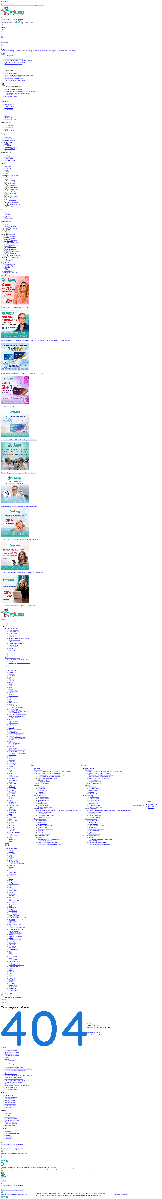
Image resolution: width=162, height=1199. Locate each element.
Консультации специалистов (13, 1067)
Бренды (6, 1059)
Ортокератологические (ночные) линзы (17, 1085)
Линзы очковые (9, 1117)
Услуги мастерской (10, 1125)
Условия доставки (10, 1102)
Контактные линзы (10, 1050)
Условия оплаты (9, 1099)
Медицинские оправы (11, 1054)
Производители (9, 1061)
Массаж (6, 1072)
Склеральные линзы (10, 1087)
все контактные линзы (8, 140)
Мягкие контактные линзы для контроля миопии (20, 1084)
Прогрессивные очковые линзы (14, 1080)
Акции (6, 1057)
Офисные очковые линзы (12, 1077)
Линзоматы (15, 5)
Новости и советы (25, 5)
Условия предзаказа (10, 1097)
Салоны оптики (6, 5)
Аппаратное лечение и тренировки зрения (18, 1069)
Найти (3, 1181)
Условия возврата (10, 1104)
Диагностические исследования (14, 1070)
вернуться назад (95, 1034)
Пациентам (8, 1137)
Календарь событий (37, 5)
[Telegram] (4, 1161)
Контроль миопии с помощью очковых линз (18, 1075)
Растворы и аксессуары (11, 1052)
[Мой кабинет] (2, 995)
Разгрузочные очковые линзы (13, 1079)
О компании (8, 1132)
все (2, 99)
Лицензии (7, 1135)
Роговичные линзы (10, 1089)
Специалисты (8, 1095)
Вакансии (7, 1138)
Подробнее (96, 1195)
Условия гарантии (10, 1100)
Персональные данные (11, 1133)
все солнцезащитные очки (9, 272)
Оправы (7, 1115)
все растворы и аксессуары (9, 175)
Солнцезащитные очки (11, 1055)
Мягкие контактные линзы (13, 1082)
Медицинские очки (10, 1074)
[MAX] (7, 1161)
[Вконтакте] (2, 1161)
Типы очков (8, 1113)
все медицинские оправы (9, 228)
